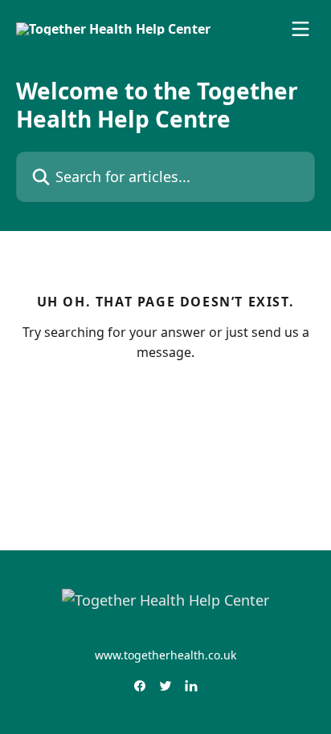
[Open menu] (300, 29)
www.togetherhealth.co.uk (165, 655)
